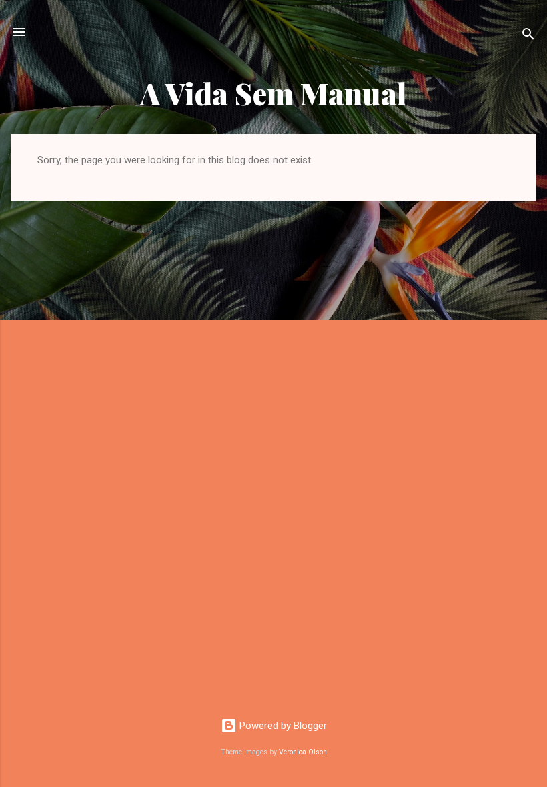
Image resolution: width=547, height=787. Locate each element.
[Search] (528, 36)
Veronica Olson (303, 752)
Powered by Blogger (282, 726)
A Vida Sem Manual (273, 93)
